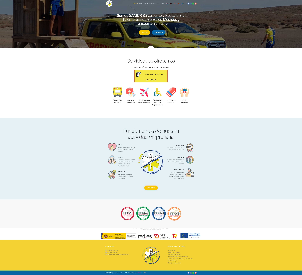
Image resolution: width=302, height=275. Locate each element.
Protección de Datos (174, 254)
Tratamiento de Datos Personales (178, 256)
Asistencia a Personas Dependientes (157, 102)
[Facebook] (188, 4)
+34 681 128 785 (154, 74)
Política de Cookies (174, 252)
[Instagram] (191, 4)
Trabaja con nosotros (174, 263)
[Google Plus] (196, 4)
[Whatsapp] (193, 4)
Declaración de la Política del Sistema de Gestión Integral (180, 260)
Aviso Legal (171, 250)
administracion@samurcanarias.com (118, 254)
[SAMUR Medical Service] (109, 3)
